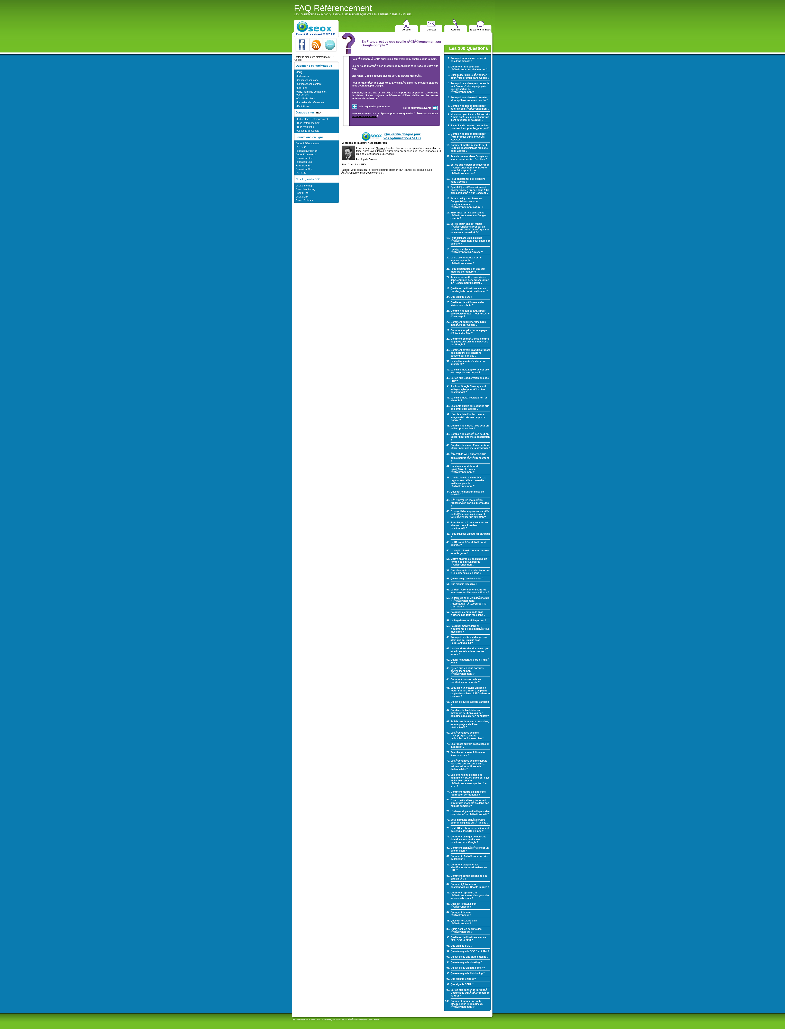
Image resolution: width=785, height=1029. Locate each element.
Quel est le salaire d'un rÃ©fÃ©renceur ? (464, 922)
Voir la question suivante (417, 108)
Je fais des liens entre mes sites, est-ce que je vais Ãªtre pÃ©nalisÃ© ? (470, 724)
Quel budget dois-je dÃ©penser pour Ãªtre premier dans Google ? (470, 76)
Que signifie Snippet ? (463, 978)
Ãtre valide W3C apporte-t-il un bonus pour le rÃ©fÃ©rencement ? (470, 457)
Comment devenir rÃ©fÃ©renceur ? (461, 914)
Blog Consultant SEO (354, 164)
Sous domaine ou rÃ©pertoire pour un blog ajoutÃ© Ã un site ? (469, 821)
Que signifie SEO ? (461, 296)
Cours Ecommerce (306, 154)
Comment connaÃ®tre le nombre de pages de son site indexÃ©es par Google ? (470, 341)
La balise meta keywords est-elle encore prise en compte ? (470, 371)
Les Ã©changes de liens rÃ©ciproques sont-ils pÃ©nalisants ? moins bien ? (467, 735)
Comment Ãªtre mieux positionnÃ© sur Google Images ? (470, 886)
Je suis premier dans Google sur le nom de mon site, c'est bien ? (469, 158)
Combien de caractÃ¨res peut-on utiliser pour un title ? (470, 427)
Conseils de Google (307, 130)
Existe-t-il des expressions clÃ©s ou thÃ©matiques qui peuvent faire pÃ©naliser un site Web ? (470, 514)
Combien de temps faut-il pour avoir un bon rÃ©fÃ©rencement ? (470, 107)
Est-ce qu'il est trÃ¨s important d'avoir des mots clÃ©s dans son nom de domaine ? (470, 803)
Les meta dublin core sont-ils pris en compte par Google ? (470, 407)
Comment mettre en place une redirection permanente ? (468, 793)
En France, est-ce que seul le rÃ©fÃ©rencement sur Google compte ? (468, 215)
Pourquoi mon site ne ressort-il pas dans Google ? (468, 60)
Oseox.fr (380, 148)
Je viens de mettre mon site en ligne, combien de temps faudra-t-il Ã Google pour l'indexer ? (470, 280)
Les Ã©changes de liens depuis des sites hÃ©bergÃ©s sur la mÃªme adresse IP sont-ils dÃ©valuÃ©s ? (469, 765)
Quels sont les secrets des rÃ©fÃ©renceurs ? (466, 930)
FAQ (299, 72)
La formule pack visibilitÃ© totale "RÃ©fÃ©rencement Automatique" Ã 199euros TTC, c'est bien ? (470, 602)
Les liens (301, 87)
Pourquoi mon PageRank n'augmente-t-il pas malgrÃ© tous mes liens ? (470, 629)
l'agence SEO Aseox (382, 154)
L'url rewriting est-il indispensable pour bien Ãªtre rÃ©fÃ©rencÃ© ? (470, 813)
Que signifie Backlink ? (464, 584)
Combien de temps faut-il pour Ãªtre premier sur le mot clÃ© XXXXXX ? (468, 136)
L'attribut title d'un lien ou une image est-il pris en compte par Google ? (469, 417)
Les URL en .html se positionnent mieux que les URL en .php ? (470, 830)
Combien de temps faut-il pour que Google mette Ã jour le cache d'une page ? (470, 313)
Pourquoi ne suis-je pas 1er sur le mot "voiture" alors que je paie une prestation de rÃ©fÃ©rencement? (470, 87)
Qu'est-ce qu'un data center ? (468, 967)
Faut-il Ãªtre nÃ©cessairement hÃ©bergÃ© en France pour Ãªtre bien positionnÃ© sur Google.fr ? (470, 190)
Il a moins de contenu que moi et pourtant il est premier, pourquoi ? (470, 127)
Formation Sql (303, 165)
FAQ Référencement (353, 9)
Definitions (302, 106)
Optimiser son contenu (309, 83)
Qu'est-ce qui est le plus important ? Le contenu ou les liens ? (470, 572)
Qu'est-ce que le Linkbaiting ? (468, 973)
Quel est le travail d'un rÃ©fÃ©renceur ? (463, 905)
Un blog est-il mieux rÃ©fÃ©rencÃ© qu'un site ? (467, 251)
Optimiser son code (307, 80)
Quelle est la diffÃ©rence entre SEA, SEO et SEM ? (468, 939)
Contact (431, 29)
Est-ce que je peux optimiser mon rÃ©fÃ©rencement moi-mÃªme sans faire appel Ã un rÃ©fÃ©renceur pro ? (470, 169)
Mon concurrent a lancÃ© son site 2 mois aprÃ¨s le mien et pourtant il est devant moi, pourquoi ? (470, 117)
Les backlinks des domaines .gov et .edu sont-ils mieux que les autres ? (470, 651)
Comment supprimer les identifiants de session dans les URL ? (469, 867)
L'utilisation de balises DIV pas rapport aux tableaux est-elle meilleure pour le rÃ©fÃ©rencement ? (468, 482)
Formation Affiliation (306, 150)
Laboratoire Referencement (312, 119)
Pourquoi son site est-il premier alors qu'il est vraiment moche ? (469, 99)
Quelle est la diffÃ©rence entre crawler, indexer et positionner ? (469, 290)
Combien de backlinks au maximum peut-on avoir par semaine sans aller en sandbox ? (470, 713)
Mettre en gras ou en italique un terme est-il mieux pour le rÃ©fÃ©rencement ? (469, 562)
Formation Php (304, 169)
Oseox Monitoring (305, 189)
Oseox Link (302, 196)
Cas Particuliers (305, 98)
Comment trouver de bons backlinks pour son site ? (466, 681)
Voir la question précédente (374, 106)
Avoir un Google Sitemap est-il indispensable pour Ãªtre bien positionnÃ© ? (468, 389)
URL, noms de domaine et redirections (311, 93)
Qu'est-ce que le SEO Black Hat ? (470, 951)
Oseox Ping (302, 193)
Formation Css (304, 161)
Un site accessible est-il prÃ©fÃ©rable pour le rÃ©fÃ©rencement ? (464, 469)
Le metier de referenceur (310, 102)
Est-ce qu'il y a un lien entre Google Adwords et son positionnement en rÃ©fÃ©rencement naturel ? (467, 203)
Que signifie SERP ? (462, 984)
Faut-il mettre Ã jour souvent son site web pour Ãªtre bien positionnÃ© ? (470, 525)
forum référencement (364, 116)
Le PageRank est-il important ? (468, 620)
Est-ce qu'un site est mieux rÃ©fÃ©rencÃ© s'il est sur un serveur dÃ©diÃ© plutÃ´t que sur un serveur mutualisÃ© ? (470, 228)
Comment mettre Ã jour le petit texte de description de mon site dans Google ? (469, 148)
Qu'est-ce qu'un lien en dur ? (467, 578)
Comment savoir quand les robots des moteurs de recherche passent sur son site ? (470, 353)
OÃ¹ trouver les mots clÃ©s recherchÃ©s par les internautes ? (470, 503)
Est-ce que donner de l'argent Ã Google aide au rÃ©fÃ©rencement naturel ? (470, 993)
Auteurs (455, 29)
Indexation (302, 76)
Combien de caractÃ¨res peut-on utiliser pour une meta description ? (470, 437)
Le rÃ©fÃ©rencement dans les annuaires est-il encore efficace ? (470, 591)
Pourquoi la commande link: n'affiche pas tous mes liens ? (468, 613)
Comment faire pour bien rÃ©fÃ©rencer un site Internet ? (469, 68)
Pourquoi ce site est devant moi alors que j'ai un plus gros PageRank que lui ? (469, 640)
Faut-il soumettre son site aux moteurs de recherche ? (468, 270)
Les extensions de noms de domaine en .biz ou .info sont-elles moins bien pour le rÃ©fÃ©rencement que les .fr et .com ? (470, 780)
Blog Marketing (305, 126)
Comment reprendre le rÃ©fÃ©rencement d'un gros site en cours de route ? (470, 895)
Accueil (406, 29)
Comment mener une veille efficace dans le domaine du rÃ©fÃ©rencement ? (467, 1004)
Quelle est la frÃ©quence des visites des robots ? (467, 304)
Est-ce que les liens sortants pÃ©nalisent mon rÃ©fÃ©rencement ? (467, 671)
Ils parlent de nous (480, 29)
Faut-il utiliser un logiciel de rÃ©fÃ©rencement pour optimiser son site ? (470, 241)
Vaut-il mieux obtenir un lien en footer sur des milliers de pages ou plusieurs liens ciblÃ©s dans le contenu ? (470, 692)
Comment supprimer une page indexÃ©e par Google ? (468, 323)
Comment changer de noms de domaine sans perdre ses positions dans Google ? (468, 839)
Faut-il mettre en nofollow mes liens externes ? (468, 754)
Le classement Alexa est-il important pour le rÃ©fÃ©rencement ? (466, 260)
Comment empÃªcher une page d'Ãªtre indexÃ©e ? (469, 332)
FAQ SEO (301, 147)
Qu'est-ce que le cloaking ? (466, 962)
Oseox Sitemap (304, 185)
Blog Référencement (308, 123)
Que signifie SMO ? (461, 945)
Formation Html (304, 158)
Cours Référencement (308, 143)
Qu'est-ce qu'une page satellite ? (469, 956)
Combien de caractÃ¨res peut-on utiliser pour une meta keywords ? (470, 447)
